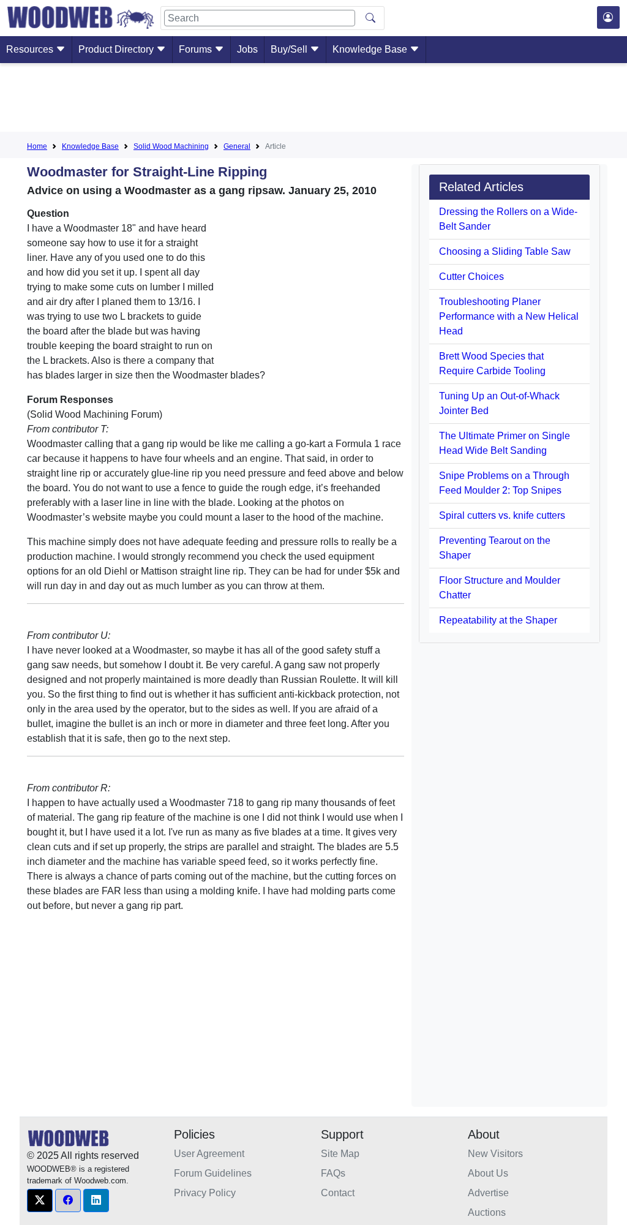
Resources (31, 49)
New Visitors (495, 1153)
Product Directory (117, 49)
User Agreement (209, 1153)
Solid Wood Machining (171, 146)
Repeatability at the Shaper (498, 620)
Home (37, 146)
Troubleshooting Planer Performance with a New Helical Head (509, 316)
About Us (488, 1173)
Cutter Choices (471, 276)
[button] (40, 1200)
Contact (338, 1193)
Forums (196, 49)
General (236, 146)
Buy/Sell (290, 49)
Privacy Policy (205, 1193)
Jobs (247, 49)
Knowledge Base (371, 49)
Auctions (487, 1212)
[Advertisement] (313, 99)
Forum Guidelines (213, 1173)
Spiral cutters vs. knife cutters (502, 515)
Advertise (488, 1193)
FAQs (333, 1173)
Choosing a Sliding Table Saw (505, 251)
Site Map (340, 1153)
